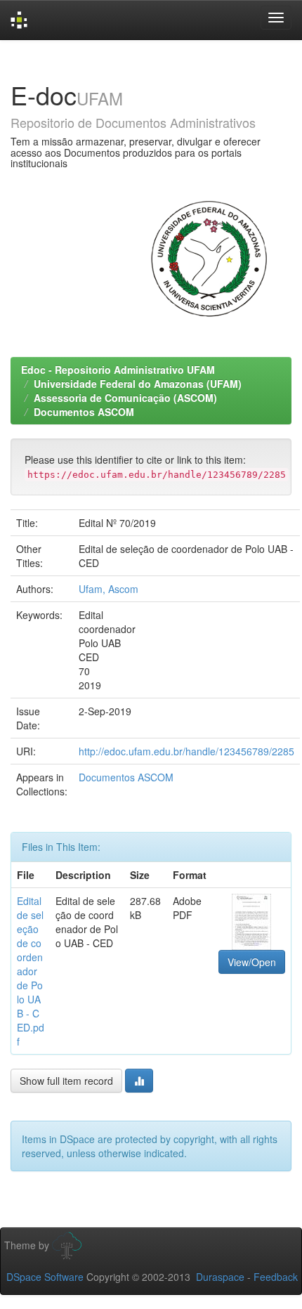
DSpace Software (45, 1277)
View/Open (252, 962)
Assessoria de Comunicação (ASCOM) (125, 398)
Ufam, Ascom (108, 589)
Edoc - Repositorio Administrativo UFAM (118, 370)
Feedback (276, 1277)
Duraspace (220, 1277)
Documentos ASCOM (84, 412)
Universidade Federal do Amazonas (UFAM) (138, 384)
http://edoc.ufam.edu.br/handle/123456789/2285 (186, 751)
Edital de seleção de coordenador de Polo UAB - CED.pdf (30, 971)
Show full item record (66, 1081)
